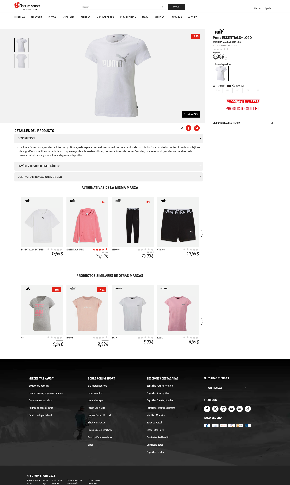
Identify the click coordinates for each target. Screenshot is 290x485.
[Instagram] (223, 408)
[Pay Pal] (207, 425)
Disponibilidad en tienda (226, 123)
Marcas (159, 17)
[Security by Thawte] (231, 425)
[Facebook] (207, 408)
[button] (282, 473)
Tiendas (257, 8)
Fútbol (53, 17)
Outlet (192, 17)
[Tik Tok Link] (248, 408)
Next (202, 233)
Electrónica (128, 17)
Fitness (85, 17)
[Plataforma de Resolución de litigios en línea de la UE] (248, 425)
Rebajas (177, 17)
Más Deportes (105, 17)
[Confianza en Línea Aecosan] (239, 425)
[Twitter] (215, 408)
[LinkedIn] (239, 408)
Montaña (36, 17)
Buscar (176, 7)
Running (19, 17)
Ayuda (268, 8)
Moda (145, 17)
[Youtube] (231, 408)
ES (214, 86)
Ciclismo (69, 17)
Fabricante (220, 86)
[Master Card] (223, 425)
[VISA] (215, 425)
